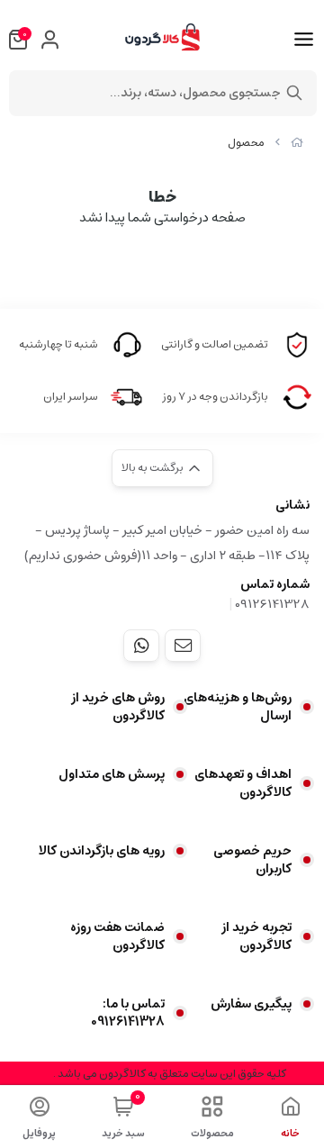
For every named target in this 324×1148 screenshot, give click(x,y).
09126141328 (272, 604)
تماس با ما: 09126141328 (128, 1013)
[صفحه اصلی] (297, 142)
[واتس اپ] (141, 645)
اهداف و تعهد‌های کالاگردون (243, 783)
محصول (246, 142)
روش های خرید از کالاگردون (118, 707)
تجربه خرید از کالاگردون (256, 936)
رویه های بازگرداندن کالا (102, 851)
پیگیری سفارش (251, 1004)
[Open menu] (304, 40)
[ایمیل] (183, 645)
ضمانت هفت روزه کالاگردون (117, 936)
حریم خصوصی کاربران (252, 860)
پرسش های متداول (111, 774)
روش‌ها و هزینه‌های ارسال (238, 707)
